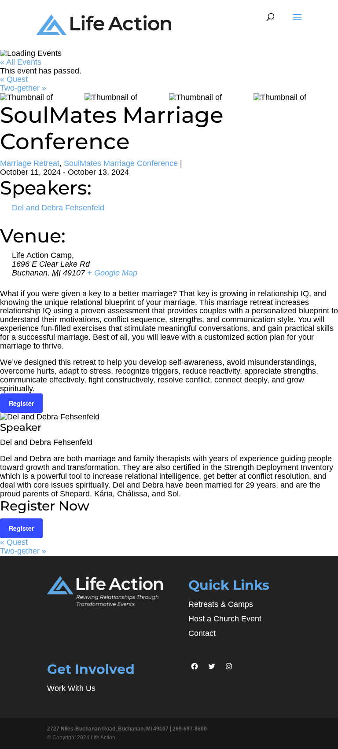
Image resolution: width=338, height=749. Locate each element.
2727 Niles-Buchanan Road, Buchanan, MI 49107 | (110, 729)
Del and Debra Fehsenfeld (58, 207)
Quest (14, 79)
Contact (202, 633)
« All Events (20, 62)
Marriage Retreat (29, 163)
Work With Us (71, 688)
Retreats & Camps (220, 604)
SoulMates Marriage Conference (121, 163)
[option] (42, 97)
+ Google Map (112, 272)
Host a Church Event (224, 618)
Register (21, 403)
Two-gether (23, 88)
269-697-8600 (190, 729)
